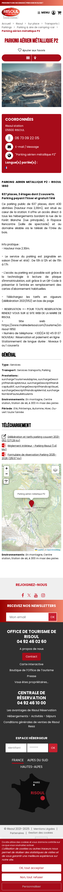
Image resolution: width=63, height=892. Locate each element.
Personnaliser (31, 886)
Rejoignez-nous (31, 584)
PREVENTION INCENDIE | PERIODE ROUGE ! (22, 2)
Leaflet (40, 549)
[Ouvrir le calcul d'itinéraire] (6, 481)
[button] (59, 12)
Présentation (27, 57)
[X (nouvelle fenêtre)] (29, 595)
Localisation (34, 57)
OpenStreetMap (53, 549)
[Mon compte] (53, 12)
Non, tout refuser (31, 877)
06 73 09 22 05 (27, 138)
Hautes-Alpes (31, 767)
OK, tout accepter (31, 868)
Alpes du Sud (37, 760)
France (18, 760)
